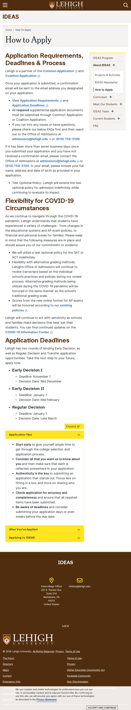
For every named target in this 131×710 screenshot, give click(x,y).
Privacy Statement (47, 699)
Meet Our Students (106, 104)
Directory (8, 664)
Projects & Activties (107, 75)
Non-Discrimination (77, 681)
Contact (7, 675)
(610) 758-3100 (68, 139)
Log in (65, 625)
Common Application (58, 71)
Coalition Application (21, 76)
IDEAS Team (101, 111)
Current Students (105, 118)
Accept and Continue (102, 708)
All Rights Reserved (43, 651)
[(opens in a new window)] (66, 5)
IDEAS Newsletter (106, 82)
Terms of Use (72, 651)
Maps (6, 670)
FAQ (101, 126)
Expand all (73, 426)
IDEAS (11, 16)
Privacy (60, 651)
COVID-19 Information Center (27, 332)
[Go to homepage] (65, 639)
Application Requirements (39, 100)
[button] (125, 5)
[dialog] (65, 698)
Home (8, 29)
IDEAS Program (108, 58)
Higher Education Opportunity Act (86, 670)
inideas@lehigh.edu (79, 583)
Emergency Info (11, 681)
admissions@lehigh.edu (30, 139)
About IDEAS (102, 65)
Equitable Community (79, 675)
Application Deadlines (28, 105)
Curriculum (100, 97)
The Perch (8, 658)
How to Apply (104, 90)
